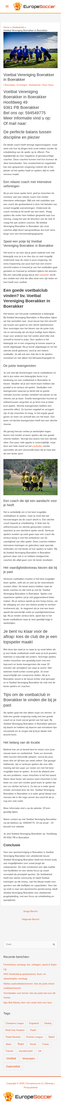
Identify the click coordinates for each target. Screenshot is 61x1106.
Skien (8, 1044)
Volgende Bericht (30, 919)
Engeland (34, 1023)
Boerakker (10, 85)
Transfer (9, 1051)
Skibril (51, 1037)
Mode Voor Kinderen (15, 1030)
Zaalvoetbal (13, 1066)
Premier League (34, 1037)
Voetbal (11, 1058)
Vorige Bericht (30, 911)
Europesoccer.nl (34, 1083)
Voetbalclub (35, 85)
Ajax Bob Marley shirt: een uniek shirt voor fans (27, 1002)
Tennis (33, 1044)
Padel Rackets (13, 1037)
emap (50, 1083)
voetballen (37, 446)
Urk (39, 1051)
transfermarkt (26, 1051)
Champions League (15, 1023)
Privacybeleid (30, 1087)
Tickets (45, 1044)
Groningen (21, 85)
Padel (33, 1030)
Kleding (47, 1023)
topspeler (44, 275)
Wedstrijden (28, 1058)
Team (20, 1044)
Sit (46, 1083)
